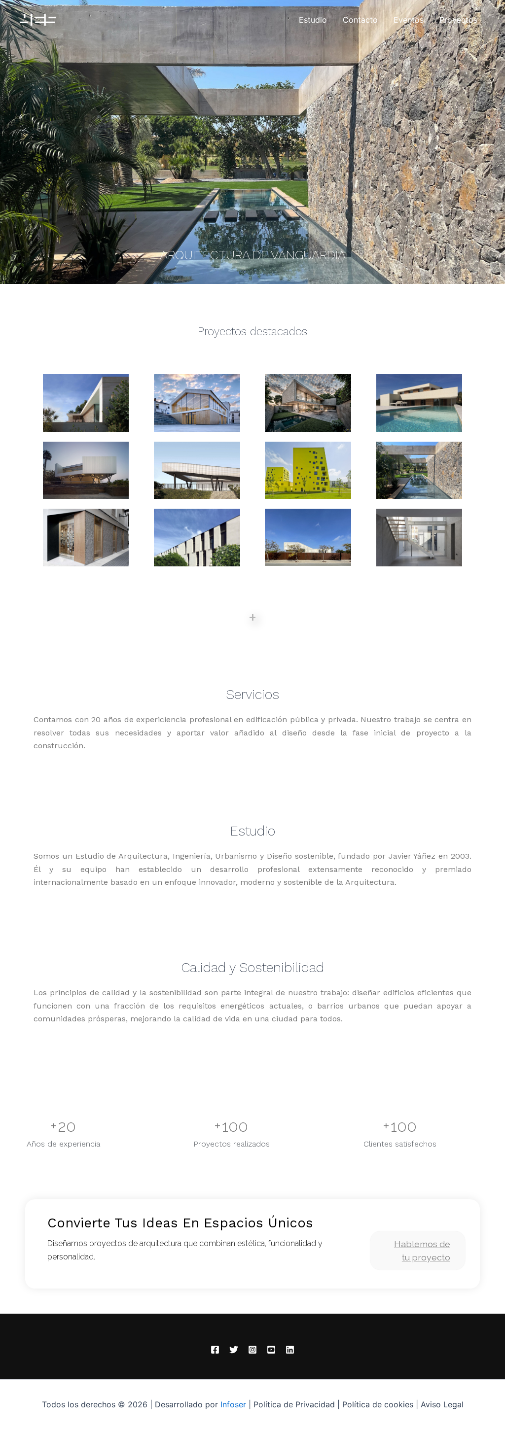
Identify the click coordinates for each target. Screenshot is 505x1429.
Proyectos (458, 20)
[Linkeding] (290, 1350)
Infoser (233, 1404)
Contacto (360, 20)
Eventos (409, 20)
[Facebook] (215, 1350)
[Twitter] (234, 1350)
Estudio (313, 20)
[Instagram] (252, 1350)
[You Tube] (271, 1350)
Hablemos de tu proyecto (422, 1250)
